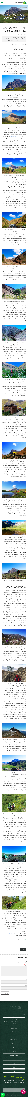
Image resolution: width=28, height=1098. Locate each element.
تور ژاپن (14, 1071)
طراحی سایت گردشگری (16, 1094)
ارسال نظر (5, 993)
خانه (26, 7)
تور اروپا (14, 1067)
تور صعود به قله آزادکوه (15, 136)
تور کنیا (14, 1059)
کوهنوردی (22, 7)
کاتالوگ (14, 1052)
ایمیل (26, 985)
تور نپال (14, 1063)
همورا (8, 1094)
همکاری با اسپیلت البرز (14, 1044)
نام (26, 979)
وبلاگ (14, 1048)
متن (26, 965)
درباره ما (14, 1031)
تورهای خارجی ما (14, 1055)
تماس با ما (14, 1035)
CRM (10, 1094)
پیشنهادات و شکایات (14, 1040)
